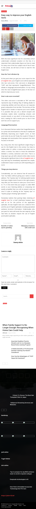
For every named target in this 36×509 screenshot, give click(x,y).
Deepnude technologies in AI (19, 479)
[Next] (6, 364)
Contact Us (3, 505)
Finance (10, 505)
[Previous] (4, 364)
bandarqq (4, 415)
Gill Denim (5, 332)
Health (5, 303)
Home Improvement (6, 507)
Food (20, 505)
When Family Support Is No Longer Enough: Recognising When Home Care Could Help (18, 327)
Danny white (4, 20)
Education (4, 11)
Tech (24, 505)
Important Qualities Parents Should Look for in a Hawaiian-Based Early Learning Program (21, 343)
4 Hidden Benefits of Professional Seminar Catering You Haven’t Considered (22, 350)
